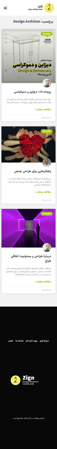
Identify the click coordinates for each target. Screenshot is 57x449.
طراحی (41, 274)
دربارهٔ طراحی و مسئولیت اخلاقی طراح (31, 258)
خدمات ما (19, 340)
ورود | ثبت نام (31, 340)
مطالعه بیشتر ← (43, 110)
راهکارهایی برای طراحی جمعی (32, 171)
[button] (5, 7)
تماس (10, 340)
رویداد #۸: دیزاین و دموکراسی (32, 92)
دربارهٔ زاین (44, 340)
